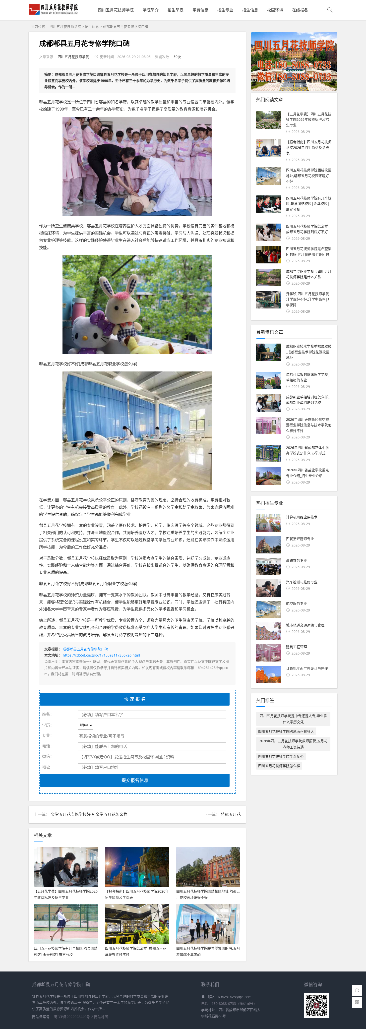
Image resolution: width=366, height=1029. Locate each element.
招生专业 (225, 10)
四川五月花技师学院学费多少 (281, 756)
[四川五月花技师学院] (53, 14)
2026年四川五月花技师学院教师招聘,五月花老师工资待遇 (293, 743)
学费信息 (200, 10)
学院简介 (151, 10)
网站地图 (101, 1016)
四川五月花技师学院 (116, 10)
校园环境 (275, 10)
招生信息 (250, 10)
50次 (177, 56)
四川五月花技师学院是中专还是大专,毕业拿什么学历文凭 (293, 718)
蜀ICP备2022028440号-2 (74, 1016)
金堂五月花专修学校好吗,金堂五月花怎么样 (89, 814)
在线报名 (300, 10)
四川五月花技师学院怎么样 (279, 765)
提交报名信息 (135, 780)
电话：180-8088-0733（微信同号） (229, 1003)
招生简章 (175, 10)
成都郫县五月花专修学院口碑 (125, 26)
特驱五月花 (231, 814)
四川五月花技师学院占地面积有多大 (286, 731)
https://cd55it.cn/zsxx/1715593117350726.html (101, 655)
